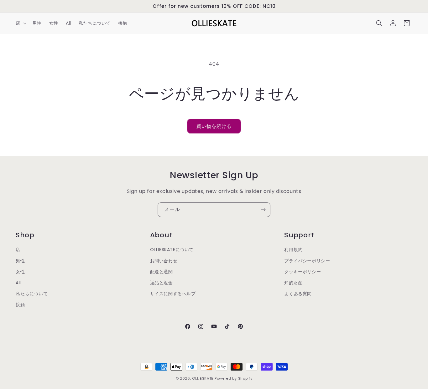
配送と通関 (161, 272)
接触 (20, 304)
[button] (20, 23)
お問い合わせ (164, 261)
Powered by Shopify (234, 378)
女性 (20, 272)
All (18, 283)
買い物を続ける (214, 126)
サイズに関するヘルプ (173, 293)
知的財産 (293, 283)
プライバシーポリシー (307, 261)
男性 (20, 261)
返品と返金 (161, 283)
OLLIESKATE (202, 378)
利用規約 (293, 249)
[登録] (263, 209)
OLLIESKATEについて (172, 249)
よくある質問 (298, 293)
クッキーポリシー (302, 272)
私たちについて (32, 293)
